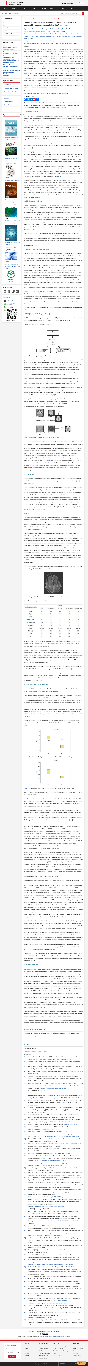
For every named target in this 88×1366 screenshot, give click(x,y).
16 (64, 268)
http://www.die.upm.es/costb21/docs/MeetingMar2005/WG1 (44, 1196)
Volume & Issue (57, 1355)
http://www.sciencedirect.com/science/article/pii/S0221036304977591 (49, 1221)
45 (24, 1312)
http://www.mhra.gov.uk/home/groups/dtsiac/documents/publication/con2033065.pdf (50, 1264)
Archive (7, 28)
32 (24, 1230)
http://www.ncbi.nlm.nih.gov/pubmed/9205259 (54, 1160)
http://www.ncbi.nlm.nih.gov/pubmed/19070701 (53, 1088)
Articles (14, 8)
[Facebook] (9, 291)
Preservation (76, 1351)
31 (24, 1225)
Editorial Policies (43, 1348)
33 (36, 470)
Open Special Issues (9, 84)
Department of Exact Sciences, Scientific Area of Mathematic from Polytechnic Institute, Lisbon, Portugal (52, 33)
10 (24, 1114)
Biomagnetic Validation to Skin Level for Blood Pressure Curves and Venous (11, 47)
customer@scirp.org (11, 300)
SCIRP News (63, 1364)
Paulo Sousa (57, 29)
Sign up (37, 1364)
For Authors (42, 1351)
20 (24, 1155)
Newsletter (7, 98)
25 (24, 1182)
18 (24, 1148)
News (44, 8)
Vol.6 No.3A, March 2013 (57, 18)
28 (24, 1199)
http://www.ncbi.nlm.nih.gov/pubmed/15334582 (40, 1317)
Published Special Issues (11, 88)
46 (78, 976)
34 (32, 483)
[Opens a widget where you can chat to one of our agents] (81, 1363)
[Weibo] (17, 291)
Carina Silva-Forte (67, 29)
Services (62, 8)
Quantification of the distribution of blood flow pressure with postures (10, 53)
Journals (25, 8)
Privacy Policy (77, 1355)
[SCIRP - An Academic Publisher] (14, 3)
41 (24, 1286)
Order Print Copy (8, 101)
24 (24, 1177)
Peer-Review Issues (44, 1353)
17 (49, 293)
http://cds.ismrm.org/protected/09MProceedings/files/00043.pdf (45, 1235)
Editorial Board (9, 31)
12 (43, 185)
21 (24, 1163)
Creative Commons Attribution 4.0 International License (57, 1336)
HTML (48, 43)
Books (35, 8)
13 (60, 176)
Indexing (7, 37)
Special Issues (43, 1358)
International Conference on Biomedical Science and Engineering (12, 266)
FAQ (5, 108)
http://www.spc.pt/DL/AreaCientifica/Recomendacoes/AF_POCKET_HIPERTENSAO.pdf (51, 1117)
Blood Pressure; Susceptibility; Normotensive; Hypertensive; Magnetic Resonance (46, 93)
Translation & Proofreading (60, 1351)
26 (24, 1189)
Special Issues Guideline (10, 92)
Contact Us (7, 104)
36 (24, 1254)
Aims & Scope (8, 22)
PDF (44, 43)
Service (56, 1343)
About (52, 8)
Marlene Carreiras (37, 29)
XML (52, 43)
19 (24, 1153)
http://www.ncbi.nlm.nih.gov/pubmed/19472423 (54, 1097)
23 (78, 364)
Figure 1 (29, 307)
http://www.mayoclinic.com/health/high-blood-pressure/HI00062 (45, 1165)
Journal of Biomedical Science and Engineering (36, 18)
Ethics (40, 1346)
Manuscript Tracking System (61, 1346)
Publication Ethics (78, 1348)
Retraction (76, 1353)
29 (55, 394)
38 (24, 1267)
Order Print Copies (58, 1348)
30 (24, 1216)
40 (24, 1281)
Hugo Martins (27, 29)
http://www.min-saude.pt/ (70, 1124)
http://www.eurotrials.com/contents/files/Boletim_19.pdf (42, 1129)
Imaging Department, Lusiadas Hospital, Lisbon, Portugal (39, 41)
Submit (72, 8)
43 (24, 1298)
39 (24, 1276)
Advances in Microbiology (12, 180)
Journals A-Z (27, 1346)
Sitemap (26, 1353)
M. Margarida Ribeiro (48, 29)
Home (6, 8)
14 (32, 229)
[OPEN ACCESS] (67, 3)
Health (7, 118)
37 (32, 555)
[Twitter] (5, 291)
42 (24, 1293)
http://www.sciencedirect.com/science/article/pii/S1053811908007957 (46, 1206)
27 (24, 1194)
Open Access (76, 1346)
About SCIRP (43, 1343)
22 (24, 1168)
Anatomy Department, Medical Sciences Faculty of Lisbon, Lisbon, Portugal (44, 31)
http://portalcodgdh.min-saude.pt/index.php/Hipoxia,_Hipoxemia (64, 1136)
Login (81, 3)
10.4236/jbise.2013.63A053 (34, 43)
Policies (76, 1343)
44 (24, 1305)
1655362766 (9, 307)
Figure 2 (72, 383)
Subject (26, 1348)
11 (49, 462)
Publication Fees (9, 34)
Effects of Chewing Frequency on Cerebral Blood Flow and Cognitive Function (11, 66)
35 (24, 1250)
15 (24, 1134)
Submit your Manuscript (49, 1364)
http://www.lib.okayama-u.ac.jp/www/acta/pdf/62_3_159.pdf (64, 1175)
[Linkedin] (13, 291)
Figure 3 (66, 497)
